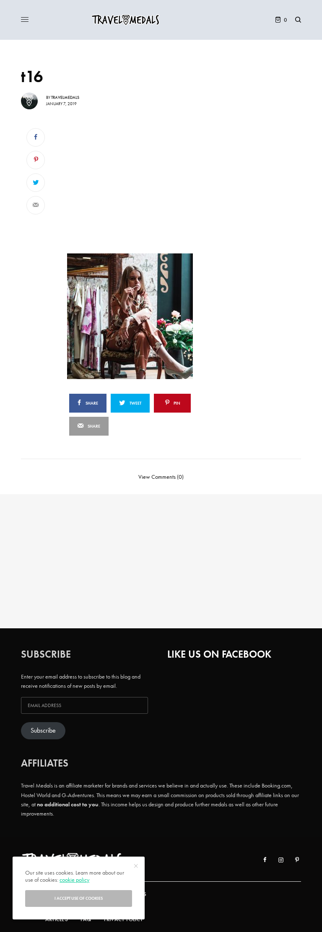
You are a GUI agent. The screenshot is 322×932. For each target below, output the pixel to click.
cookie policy (74, 879)
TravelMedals (65, 97)
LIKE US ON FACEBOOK (219, 654)
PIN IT (154, 315)
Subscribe (43, 730)
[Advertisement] (149, 184)
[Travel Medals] (161, 19)
